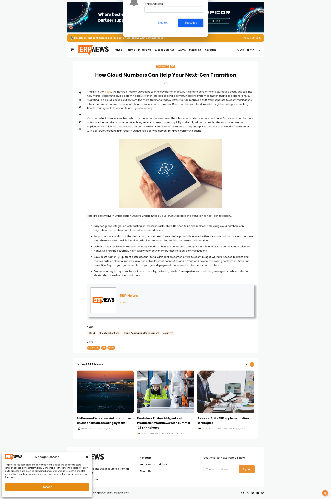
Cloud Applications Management (141, 333)
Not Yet (162, 31)
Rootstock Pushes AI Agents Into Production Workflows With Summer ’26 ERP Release (163, 423)
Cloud (91, 333)
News (111, 347)
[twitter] (80, 100)
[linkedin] (80, 122)
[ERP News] (91, 50)
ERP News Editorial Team (153, 433)
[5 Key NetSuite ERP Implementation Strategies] (225, 392)
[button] (87, 457)
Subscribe (190, 31)
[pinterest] (80, 107)
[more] (80, 135)
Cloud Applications (109, 333)
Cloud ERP (162, 66)
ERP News (129, 296)
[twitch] (262, 493)
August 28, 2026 (252, 38)
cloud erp (168, 333)
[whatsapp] (80, 129)
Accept (47, 487)
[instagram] (252, 493)
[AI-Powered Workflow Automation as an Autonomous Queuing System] (105, 392)
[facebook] (80, 92)
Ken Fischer (87, 428)
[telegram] (80, 114)
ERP (172, 66)
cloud (107, 91)
